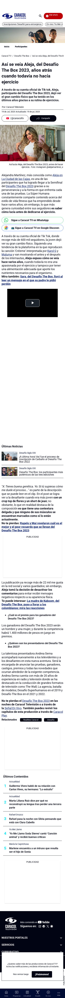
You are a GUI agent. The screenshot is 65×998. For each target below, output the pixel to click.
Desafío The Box (21, 56)
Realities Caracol (30, 720)
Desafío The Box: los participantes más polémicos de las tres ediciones (41, 473)
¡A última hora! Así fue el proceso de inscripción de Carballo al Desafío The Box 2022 (40, 459)
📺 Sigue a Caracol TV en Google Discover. (35, 227)
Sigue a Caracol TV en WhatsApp (30, 220)
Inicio (6, 46)
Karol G (51, 251)
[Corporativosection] (61, 952)
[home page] (14, 16)
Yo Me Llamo (15, 829)
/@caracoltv (17, 118)
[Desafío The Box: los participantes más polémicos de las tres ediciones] (9, 471)
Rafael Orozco (16, 814)
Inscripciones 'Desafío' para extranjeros (22, 24)
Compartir (45, 118)
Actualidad (14, 781)
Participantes (21, 46)
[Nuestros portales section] (61, 938)
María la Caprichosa (19, 844)
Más (58, 995)
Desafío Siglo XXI (27, 453)
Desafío (50, 720)
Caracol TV (6, 56)
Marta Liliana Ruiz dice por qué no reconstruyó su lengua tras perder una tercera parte (35, 804)
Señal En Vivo (13, 708)
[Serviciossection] (61, 945)
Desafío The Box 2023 (19, 186)
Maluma (7, 254)
